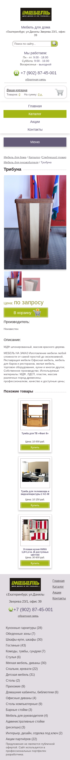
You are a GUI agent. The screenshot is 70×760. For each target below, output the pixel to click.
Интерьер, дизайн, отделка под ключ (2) (34, 733)
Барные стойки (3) (19, 709)
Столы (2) (13, 680)
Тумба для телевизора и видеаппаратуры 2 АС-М (35, 492)
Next (62, 282)
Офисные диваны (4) (21, 698)
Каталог (35, 114)
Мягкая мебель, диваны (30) (26, 663)
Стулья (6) (13, 657)
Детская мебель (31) (20, 674)
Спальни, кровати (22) (22, 668)
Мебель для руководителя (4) (27, 715)
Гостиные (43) (16, 645)
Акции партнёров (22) (21, 739)
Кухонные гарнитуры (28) (24, 627)
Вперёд (60, 220)
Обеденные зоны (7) (20, 633)
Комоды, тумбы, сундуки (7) (25, 651)
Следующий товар (54, 157)
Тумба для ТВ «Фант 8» (35, 433)
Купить (35, 447)
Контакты (35, 129)
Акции (35, 122)
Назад (10, 220)
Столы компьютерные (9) (24, 704)
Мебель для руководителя (21, 162)
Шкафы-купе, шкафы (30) (24, 639)
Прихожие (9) (15, 686)
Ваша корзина (17, 90)
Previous (11, 282)
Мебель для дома (15, 157)
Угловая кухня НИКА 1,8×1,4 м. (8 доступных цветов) (35, 552)
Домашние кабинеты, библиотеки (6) (32, 692)
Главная (35, 106)
